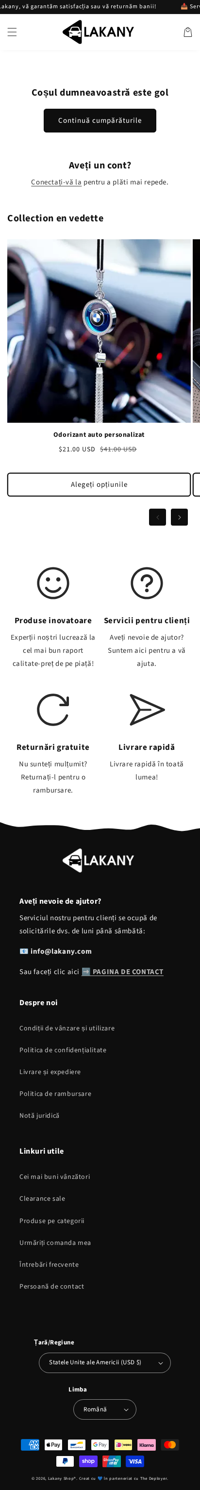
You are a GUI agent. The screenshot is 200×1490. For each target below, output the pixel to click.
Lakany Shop (61, 1478)
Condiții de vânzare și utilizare (67, 1028)
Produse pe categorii (51, 1221)
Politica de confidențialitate (62, 1050)
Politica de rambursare (55, 1094)
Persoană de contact (51, 1286)
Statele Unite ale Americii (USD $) (95, 1362)
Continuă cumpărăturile (100, 121)
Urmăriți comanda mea (55, 1243)
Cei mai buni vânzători (54, 1177)
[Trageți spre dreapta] (179, 517)
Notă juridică (39, 1116)
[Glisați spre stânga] (157, 517)
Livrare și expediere (50, 1072)
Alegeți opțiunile (99, 485)
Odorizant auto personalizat (99, 435)
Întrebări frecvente (49, 1265)
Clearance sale (42, 1199)
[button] (12, 32)
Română (95, 1409)
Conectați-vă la (56, 182)
